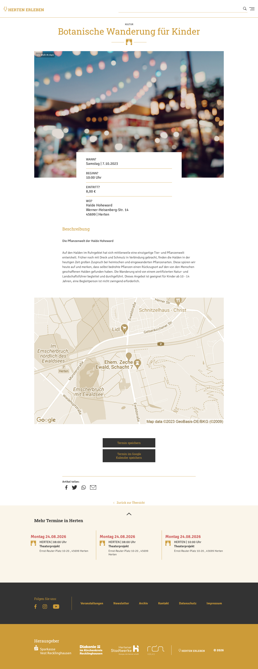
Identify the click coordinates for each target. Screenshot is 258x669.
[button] (129, 514)
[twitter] (74, 489)
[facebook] (66, 489)
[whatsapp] (83, 489)
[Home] (24, 8)
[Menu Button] (251, 8)
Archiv (143, 603)
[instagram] (45, 607)
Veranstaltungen (92, 603)
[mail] (93, 489)
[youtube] (56, 607)
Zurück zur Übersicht (130, 502)
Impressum (214, 603)
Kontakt (163, 603)
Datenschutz (187, 603)
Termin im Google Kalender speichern (129, 455)
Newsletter (121, 603)
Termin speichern (129, 443)
